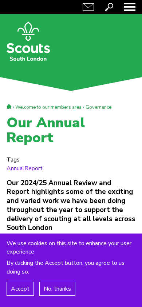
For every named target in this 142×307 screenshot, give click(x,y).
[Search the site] (109, 7)
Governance (98, 107)
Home (9, 106)
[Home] (28, 41)
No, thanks (57, 289)
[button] (129, 7)
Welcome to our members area (48, 107)
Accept (20, 289)
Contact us (88, 7)
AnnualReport (25, 168)
